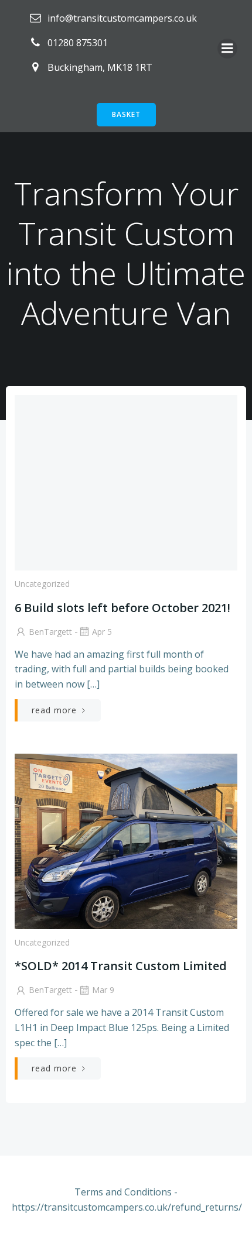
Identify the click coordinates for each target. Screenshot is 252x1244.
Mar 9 (103, 989)
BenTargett (50, 631)
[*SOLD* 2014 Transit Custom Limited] (126, 840)
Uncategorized (42, 583)
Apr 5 (102, 631)
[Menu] (227, 49)
